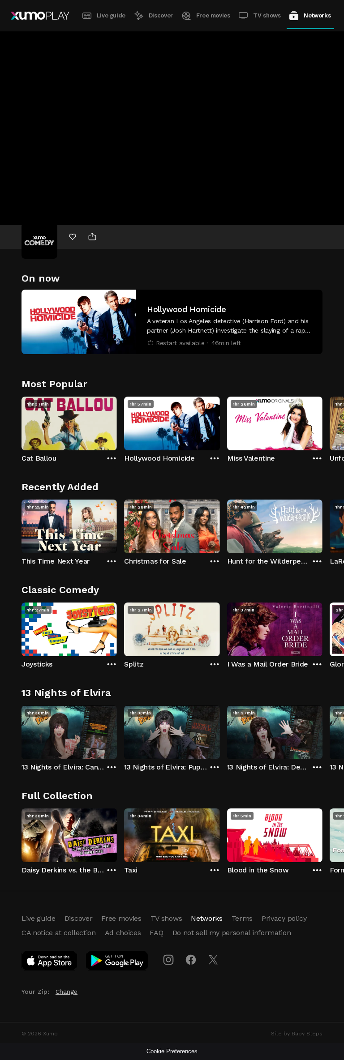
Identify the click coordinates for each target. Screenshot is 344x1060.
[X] (213, 959)
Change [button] (66, 991)
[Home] (40, 16)
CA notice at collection (59, 932)
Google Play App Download (117, 962)
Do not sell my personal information (231, 932)
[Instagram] (168, 959)
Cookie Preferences (172, 1051)
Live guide (111, 15)
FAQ (156, 932)
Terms (242, 918)
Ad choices (123, 932)
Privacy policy (284, 918)
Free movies (213, 15)
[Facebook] (191, 959)
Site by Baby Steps (296, 1033)
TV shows (266, 15)
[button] (172, 322)
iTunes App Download (49, 962)
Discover (161, 15)
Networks (317, 15)
